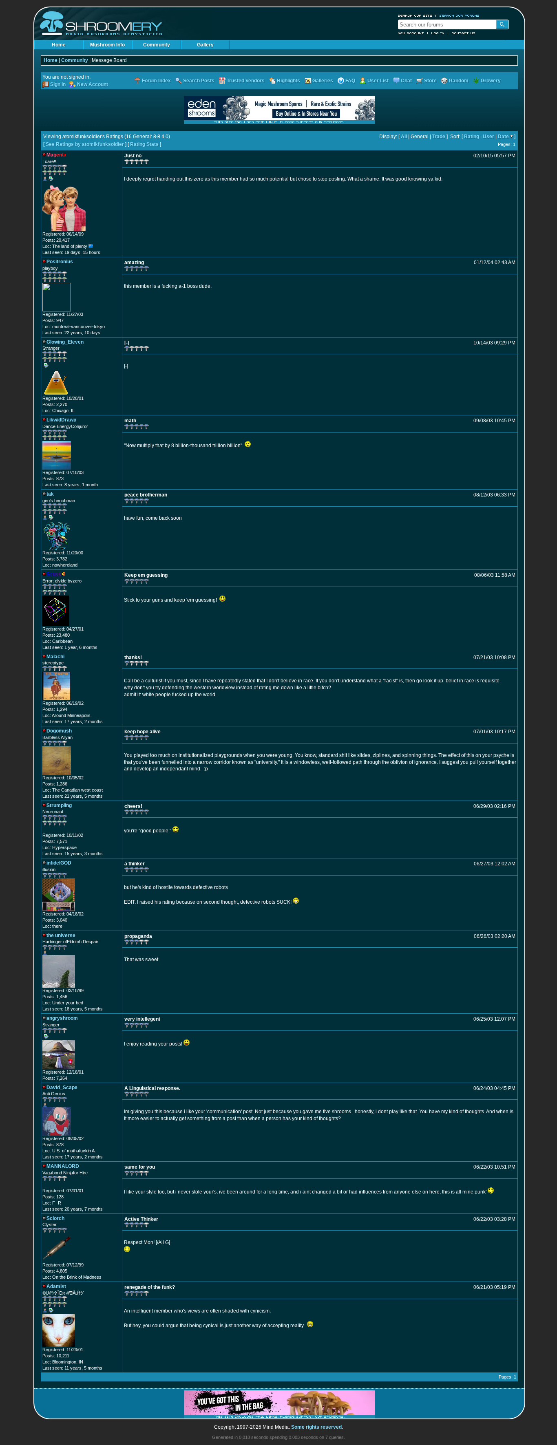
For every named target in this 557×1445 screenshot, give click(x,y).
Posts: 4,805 (54, 1271)
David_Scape (61, 1087)
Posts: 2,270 (54, 404)
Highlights (288, 81)
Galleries (322, 81)
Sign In (58, 84)
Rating (471, 136)
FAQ (350, 81)
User (488, 136)
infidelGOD (58, 863)
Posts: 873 (53, 478)
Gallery (205, 45)
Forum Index (156, 81)
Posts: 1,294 (54, 709)
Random (459, 81)
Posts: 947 (53, 320)
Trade (438, 136)
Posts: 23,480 (56, 635)
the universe (60, 935)
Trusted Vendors (246, 81)
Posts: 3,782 (54, 558)
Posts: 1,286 (54, 783)
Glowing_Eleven (65, 342)
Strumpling (59, 805)
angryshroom (62, 1018)
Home (59, 45)
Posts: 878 (53, 1144)
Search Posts (198, 81)
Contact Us (463, 33)
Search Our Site (415, 15)
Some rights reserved (316, 1427)
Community (156, 45)
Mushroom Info (107, 45)
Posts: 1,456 (54, 996)
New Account (411, 33)
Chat (406, 81)
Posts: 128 (53, 1196)
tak (50, 494)
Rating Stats (144, 144)
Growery (491, 81)
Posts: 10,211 (55, 1355)
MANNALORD (62, 1166)
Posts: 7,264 (54, 1078)
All (404, 136)
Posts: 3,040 (54, 920)
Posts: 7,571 (54, 841)
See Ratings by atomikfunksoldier (85, 144)
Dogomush (59, 731)
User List (378, 81)
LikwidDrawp (61, 420)
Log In (437, 33)
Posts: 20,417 (56, 240)
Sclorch (55, 1218)
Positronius (59, 262)
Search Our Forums (460, 15)
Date (503, 136)
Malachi (55, 657)
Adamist (56, 1286)
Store (430, 81)
